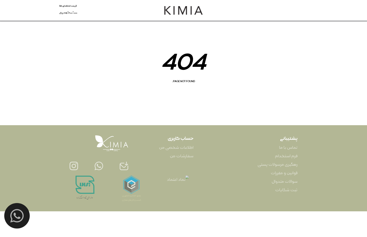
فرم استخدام (286, 156)
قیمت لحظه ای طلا (68, 6)
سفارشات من (181, 156)
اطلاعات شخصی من (176, 147)
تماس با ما (288, 147)
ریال (68, 13)
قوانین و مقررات (284, 173)
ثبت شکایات (286, 190)
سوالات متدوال (285, 181)
